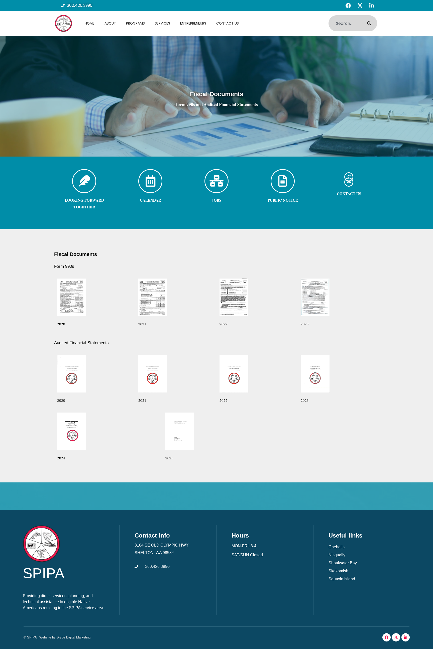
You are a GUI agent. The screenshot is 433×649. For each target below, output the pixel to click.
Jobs (216, 200)
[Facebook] (348, 5)
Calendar (150, 200)
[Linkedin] (371, 5)
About (110, 23)
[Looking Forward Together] (84, 181)
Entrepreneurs (193, 23)
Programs (135, 23)
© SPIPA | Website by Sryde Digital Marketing (57, 637)
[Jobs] (216, 181)
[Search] (369, 23)
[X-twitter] (360, 5)
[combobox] (345, 23)
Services (162, 23)
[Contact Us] (348, 182)
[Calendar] (150, 181)
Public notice (283, 200)
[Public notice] (283, 181)
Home (89, 23)
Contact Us (227, 23)
